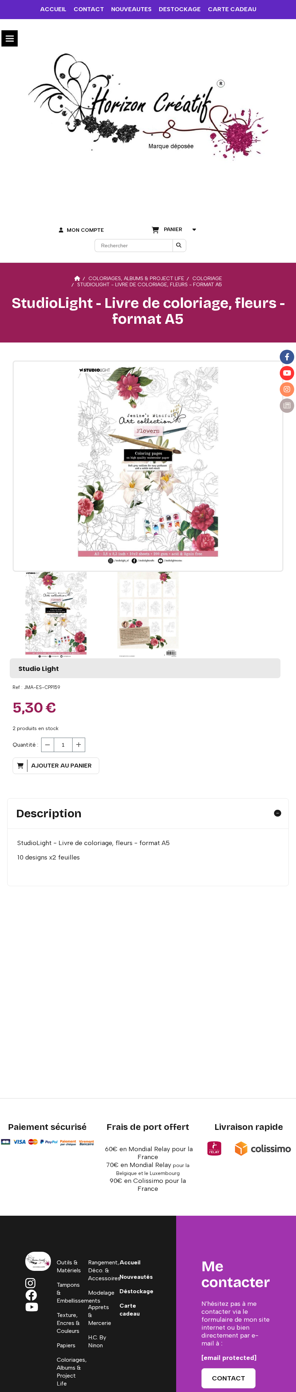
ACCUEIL (53, 9)
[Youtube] (287, 373)
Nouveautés (136, 1276)
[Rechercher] (179, 245)
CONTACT (89, 9)
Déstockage (136, 1291)
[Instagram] (287, 389)
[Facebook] (287, 357)
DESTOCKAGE (180, 9)
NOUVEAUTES (131, 9)
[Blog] (287, 405)
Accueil (129, 1262)
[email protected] (229, 1358)
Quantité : (25, 744)
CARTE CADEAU (232, 9)
